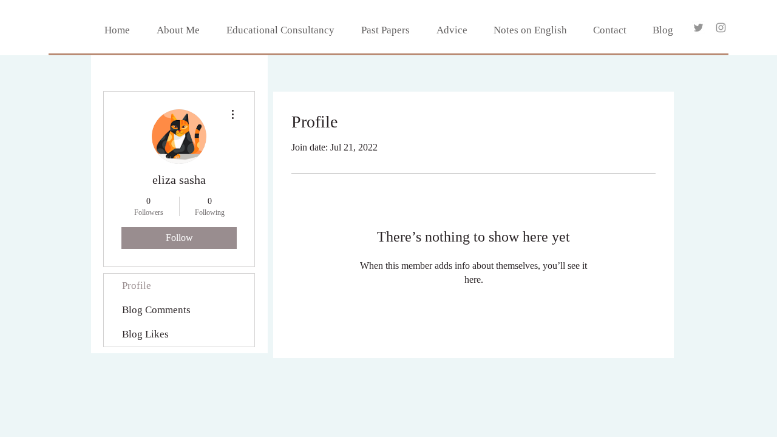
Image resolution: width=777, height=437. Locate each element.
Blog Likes (145, 334)
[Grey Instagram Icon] (720, 27)
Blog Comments (156, 310)
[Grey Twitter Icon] (698, 27)
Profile (136, 285)
